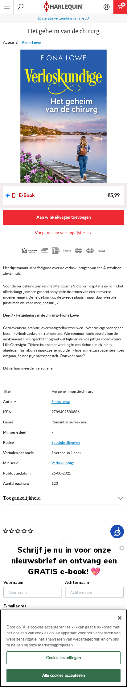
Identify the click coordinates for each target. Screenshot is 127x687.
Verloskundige (63, 463)
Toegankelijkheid (22, 498)
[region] (63, 648)
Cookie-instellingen (63, 657)
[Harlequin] (63, 7)
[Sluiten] (119, 618)
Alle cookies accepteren (63, 675)
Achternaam (77, 582)
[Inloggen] (106, 7)
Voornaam (13, 582)
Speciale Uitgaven (65, 442)
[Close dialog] (122, 548)
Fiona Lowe (31, 43)
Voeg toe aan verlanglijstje (61, 232)
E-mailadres (14, 606)
